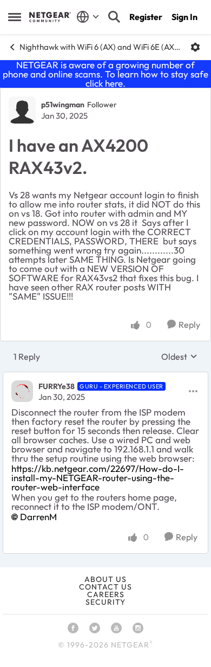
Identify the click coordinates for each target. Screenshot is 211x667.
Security (105, 602)
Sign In (184, 16)
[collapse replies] (105, 377)
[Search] (114, 16)
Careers (105, 594)
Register (145, 16)
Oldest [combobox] (179, 356)
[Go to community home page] (50, 17)
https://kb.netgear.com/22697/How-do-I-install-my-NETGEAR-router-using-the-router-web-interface (97, 478)
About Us (105, 579)
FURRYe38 (56, 386)
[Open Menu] (195, 47)
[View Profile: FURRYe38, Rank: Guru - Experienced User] (22, 391)
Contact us (105, 587)
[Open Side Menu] (15, 17)
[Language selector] (88, 17)
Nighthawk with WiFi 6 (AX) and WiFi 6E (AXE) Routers (100, 47)
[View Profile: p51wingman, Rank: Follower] (22, 110)
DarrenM (38, 516)
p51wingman (62, 104)
